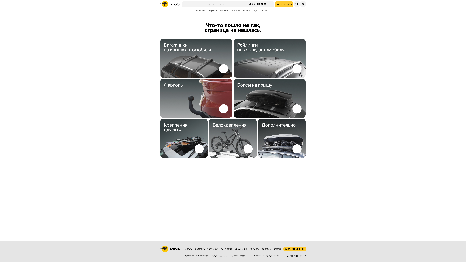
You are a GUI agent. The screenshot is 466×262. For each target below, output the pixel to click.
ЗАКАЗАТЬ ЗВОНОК (294, 249)
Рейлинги (224, 10)
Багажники (200, 10)
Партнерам (226, 249)
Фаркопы (213, 10)
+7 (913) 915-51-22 (257, 4)
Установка (212, 4)
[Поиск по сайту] (297, 4)
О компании (240, 249)
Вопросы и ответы (226, 4)
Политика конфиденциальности (266, 256)
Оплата (193, 4)
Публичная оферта (238, 256)
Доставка (202, 4)
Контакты (240, 4)
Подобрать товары (284, 4)
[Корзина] (303, 4)
